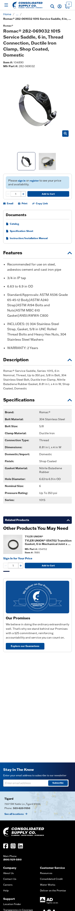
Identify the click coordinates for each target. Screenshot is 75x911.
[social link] (5, 846)
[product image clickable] (12, 544)
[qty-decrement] (8, 194)
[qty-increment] (23, 194)
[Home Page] (27, 5)
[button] (52, 6)
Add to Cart (48, 194)
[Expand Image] (65, 133)
